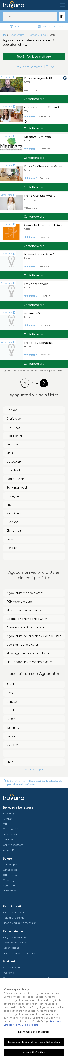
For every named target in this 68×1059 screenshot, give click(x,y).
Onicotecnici (10, 829)
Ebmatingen (15, 530)
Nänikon (12, 410)
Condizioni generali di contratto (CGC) (26, 978)
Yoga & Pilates (11, 850)
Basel (10, 710)
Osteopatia (10, 869)
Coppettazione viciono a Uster (27, 619)
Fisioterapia (10, 864)
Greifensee (14, 418)
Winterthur (14, 727)
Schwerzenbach (17, 487)
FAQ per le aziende (14, 937)
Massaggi (9, 813)
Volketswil (13, 470)
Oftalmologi (10, 875)
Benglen (12, 548)
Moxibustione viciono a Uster (26, 610)
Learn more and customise (34, 1031)
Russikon (12, 522)
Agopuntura (17, 34)
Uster (10, 753)
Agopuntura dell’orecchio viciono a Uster (34, 636)
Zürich (11, 684)
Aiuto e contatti (12, 967)
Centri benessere (13, 844)
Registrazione (11, 947)
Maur (10, 453)
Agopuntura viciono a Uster (25, 593)
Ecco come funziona (15, 942)
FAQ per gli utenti (13, 912)
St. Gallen (13, 744)
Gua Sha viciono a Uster (22, 644)
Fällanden (13, 539)
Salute (7, 858)
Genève (12, 701)
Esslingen (13, 496)
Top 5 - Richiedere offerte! (34, 56)
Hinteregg (13, 427)
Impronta (8, 972)
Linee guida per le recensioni (20, 922)
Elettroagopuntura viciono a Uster (29, 662)
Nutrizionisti (10, 834)
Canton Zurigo (37, 34)
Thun (10, 762)
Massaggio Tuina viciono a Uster (28, 653)
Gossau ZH (14, 461)
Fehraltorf (13, 444)
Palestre (8, 839)
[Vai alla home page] (16, 5)
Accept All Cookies (34, 1052)
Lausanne (13, 736)
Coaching (9, 880)
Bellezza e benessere (18, 807)
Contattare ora (34, 99)
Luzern (11, 719)
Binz (9, 556)
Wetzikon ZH (15, 513)
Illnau (10, 504)
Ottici (6, 824)
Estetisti (7, 818)
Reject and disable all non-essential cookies (34, 1042)
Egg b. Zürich (15, 479)
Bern (10, 693)
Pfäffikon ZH (15, 436)
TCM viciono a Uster (20, 601)
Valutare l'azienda (13, 917)
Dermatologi (10, 890)
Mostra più (36, 769)
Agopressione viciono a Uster (26, 627)
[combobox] (30, 16)
